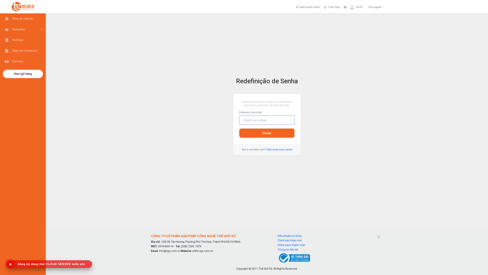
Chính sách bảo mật (290, 240)
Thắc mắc (333, 7)
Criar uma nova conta (279, 149)
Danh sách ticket (309, 7)
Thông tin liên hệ (288, 249)
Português (375, 7)
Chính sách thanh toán (291, 245)
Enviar (266, 133)
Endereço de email (250, 112)
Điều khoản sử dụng (290, 235)
